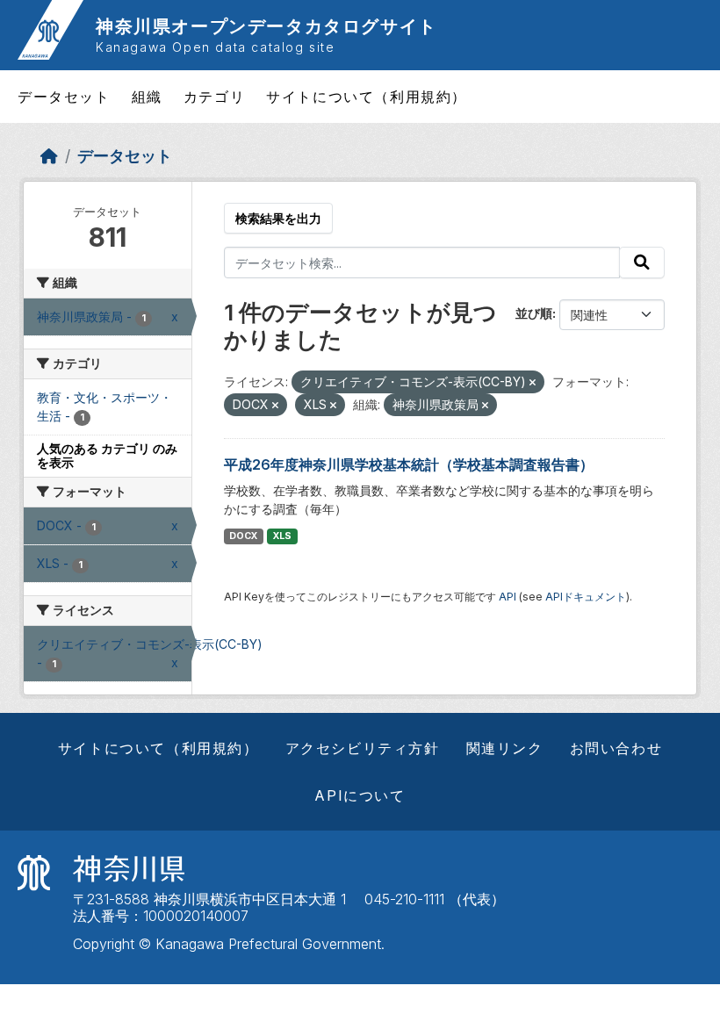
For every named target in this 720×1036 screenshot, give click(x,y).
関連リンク (505, 748)
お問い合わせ (616, 748)
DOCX (243, 536)
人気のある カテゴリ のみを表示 (107, 456)
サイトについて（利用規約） (366, 96)
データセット (64, 96)
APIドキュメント (585, 596)
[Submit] (642, 262)
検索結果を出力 (278, 218)
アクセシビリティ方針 (362, 748)
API (507, 596)
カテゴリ (214, 96)
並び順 (533, 313)
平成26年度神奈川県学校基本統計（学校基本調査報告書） (409, 464)
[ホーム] (49, 156)
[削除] (532, 383)
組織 (147, 96)
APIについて (359, 795)
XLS (282, 536)
